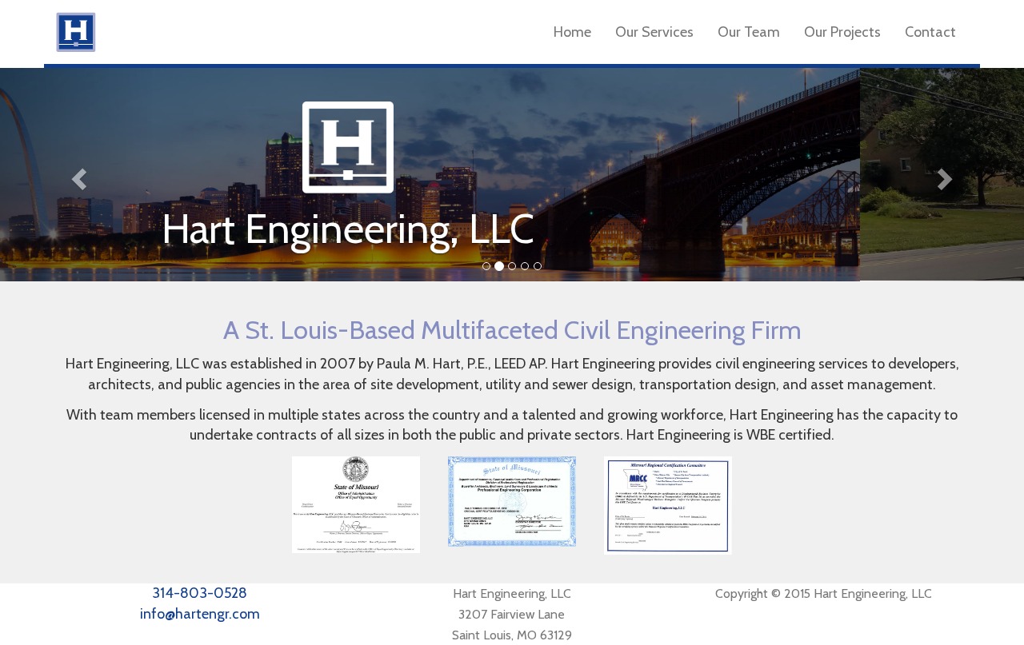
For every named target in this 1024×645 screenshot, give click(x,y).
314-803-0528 (199, 593)
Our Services (654, 32)
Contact (930, 32)
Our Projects (842, 32)
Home (572, 32)
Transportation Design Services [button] (316, 240)
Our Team (749, 32)
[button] (77, 174)
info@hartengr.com (200, 614)
